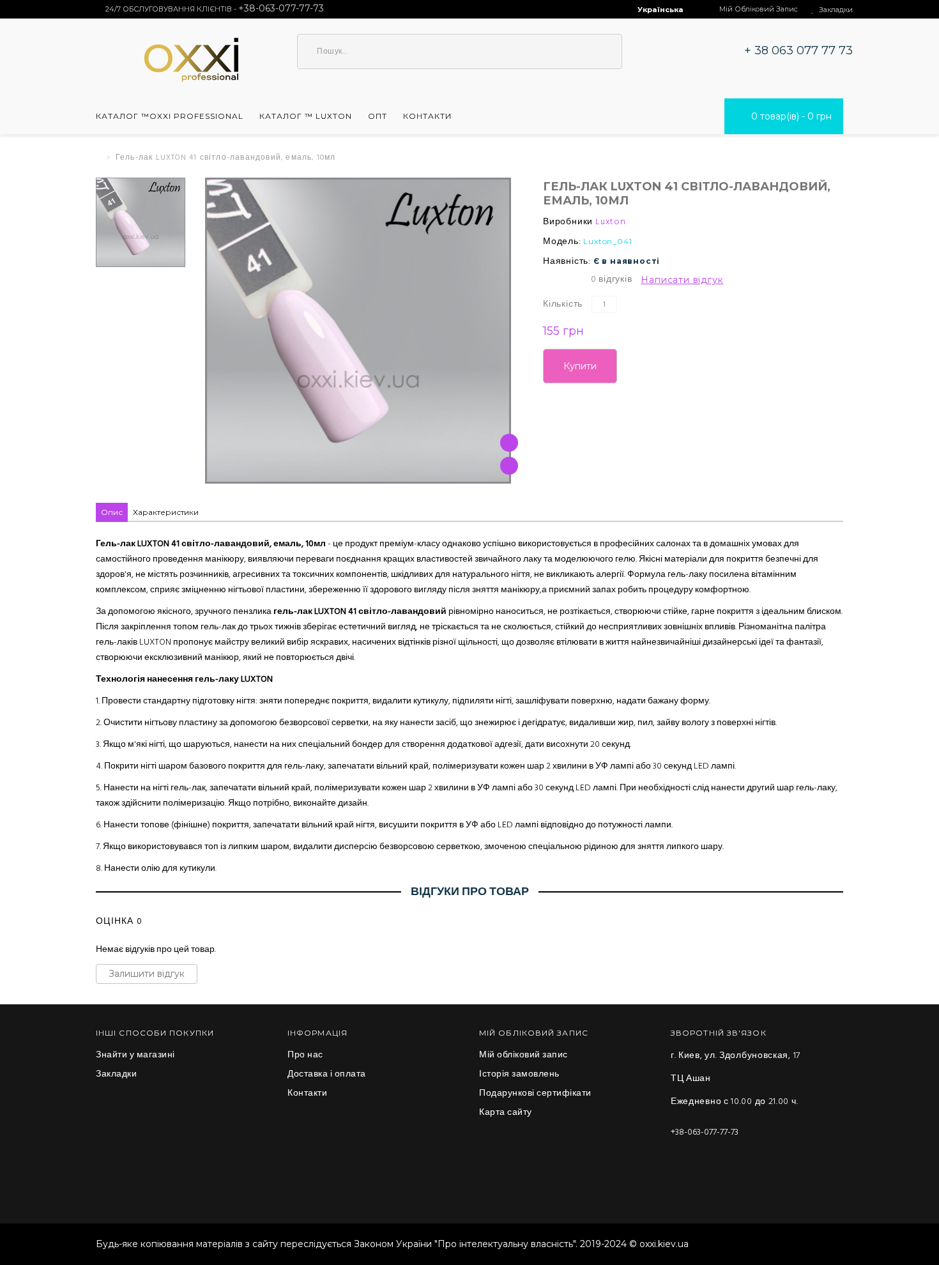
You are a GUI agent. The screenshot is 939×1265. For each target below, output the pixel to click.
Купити (580, 366)
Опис (112, 512)
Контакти (307, 1094)
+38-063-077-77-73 (704, 1132)
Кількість (563, 304)
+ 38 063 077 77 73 (798, 50)
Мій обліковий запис (523, 1055)
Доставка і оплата (326, 1075)
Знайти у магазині (135, 1055)
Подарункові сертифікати (535, 1094)
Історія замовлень (519, 1075)
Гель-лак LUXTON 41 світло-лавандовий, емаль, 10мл (226, 157)
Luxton (610, 222)
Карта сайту (505, 1113)
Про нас (305, 1055)
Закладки (116, 1075)
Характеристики (166, 512)
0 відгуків (611, 280)
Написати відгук (682, 280)
